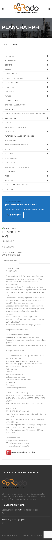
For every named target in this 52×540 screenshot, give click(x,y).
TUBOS (8, 176)
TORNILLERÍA (10, 171)
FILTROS (8, 96)
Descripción (10, 261)
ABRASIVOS (9, 56)
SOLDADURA (10, 163)
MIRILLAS (8, 123)
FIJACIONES (9, 92)
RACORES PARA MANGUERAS (16, 145)
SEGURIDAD (9, 154)
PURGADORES (10, 140)
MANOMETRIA (10, 118)
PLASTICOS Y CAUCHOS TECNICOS (19, 136)
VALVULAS (9, 180)
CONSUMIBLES (11, 74)
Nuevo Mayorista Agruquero (14, 520)
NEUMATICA (9, 131)
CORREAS (9, 189)
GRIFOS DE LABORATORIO (15, 105)
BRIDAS (8, 69)
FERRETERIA (9, 87)
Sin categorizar (11, 158)
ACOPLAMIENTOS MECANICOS (17, 185)
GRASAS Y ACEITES (12, 100)
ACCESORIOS (10, 60)
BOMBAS (8, 65)
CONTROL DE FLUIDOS (14, 78)
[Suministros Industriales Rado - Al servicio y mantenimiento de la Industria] (26, 8)
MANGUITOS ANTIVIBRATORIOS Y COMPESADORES (25, 114)
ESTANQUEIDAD (11, 83)
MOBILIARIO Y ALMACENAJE (16, 127)
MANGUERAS (10, 109)
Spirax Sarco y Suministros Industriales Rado (20, 510)
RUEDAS (8, 149)
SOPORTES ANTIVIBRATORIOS (17, 167)
